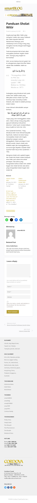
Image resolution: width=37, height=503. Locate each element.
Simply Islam (7, 422)
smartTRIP (7, 406)
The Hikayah (7, 425)
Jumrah (12, 349)
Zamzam (17, 349)
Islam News (7, 387)
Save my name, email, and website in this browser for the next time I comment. (18, 305)
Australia (6, 376)
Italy (13, 365)
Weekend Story (8, 433)
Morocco (6, 360)
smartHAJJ (7, 401)
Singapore (13, 373)
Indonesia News (9, 384)
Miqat (13, 343)
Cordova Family (11, 211)
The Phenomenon (9, 428)
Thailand (6, 373)
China (12, 370)
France (6, 362)
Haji (10, 343)
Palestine (12, 357)
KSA (5, 357)
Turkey (15, 360)
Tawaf (6, 346)
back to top (24, 499)
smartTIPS (7, 409)
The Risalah (7, 430)
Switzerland (14, 362)
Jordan (18, 357)
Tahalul (13, 346)
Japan (18, 368)
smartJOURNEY (8, 403)
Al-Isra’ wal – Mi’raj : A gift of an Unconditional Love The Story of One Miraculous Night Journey (11, 195)
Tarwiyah (7, 349)
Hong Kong (7, 370)
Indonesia (13, 368)
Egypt (11, 360)
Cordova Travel (17, 499)
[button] (18, 1)
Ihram (17, 343)
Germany (7, 368)
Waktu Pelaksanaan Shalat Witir (22, 180)
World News (7, 389)
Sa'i (9, 346)
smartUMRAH (8, 398)
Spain (16, 365)
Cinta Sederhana (11, 246)
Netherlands (7, 365)
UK (9, 362)
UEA (8, 357)
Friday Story (7, 420)
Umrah (6, 343)
